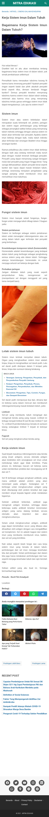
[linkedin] (41, 782)
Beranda (9, 800)
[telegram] (42, 593)
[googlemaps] (20, 789)
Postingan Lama (38, 663)
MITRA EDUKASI (24, 3)
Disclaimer (38, 800)
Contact (24, 804)
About (17, 800)
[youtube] (24, 782)
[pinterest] (24, 593)
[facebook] (6, 593)
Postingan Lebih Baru (11, 663)
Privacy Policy (26, 800)
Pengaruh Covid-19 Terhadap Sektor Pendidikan (25, 713)
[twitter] (15, 593)
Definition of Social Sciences (16, 695)
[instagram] (33, 782)
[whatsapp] (33, 593)
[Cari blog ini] (45, 3)
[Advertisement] (24, 744)
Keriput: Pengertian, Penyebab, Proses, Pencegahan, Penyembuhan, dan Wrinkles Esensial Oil (24, 386)
